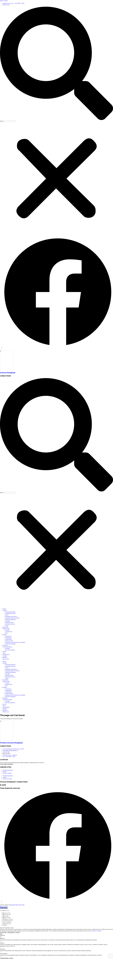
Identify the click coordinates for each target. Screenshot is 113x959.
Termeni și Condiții (96, 930)
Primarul (7, 630)
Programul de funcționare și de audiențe (15, 642)
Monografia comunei (10, 613)
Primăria (5, 634)
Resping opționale (11, 932)
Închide (11, 958)
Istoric (6, 615)
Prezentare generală (10, 612)
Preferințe (17, 932)
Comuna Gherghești (7, 373)
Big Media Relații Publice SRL (17, 905)
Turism (7, 625)
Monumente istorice (10, 624)
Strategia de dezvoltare (11, 616)
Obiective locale (9, 622)
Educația (7, 648)
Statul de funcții (9, 640)
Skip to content (4, 0)
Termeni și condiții (7, 773)
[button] (56, 63)
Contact (5, 771)
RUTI (6, 633)
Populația (7, 621)
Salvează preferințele (5, 958)
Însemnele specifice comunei (12, 618)
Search (1, 121)
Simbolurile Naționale (10, 619)
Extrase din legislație (10, 643)
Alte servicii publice (10, 650)
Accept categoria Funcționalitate (7, 764)
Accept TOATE (3, 932)
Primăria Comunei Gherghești (11, 743)
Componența (8, 639)
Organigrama (8, 637)
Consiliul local (8, 631)
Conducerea (8, 636)
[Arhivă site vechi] (58, 347)
